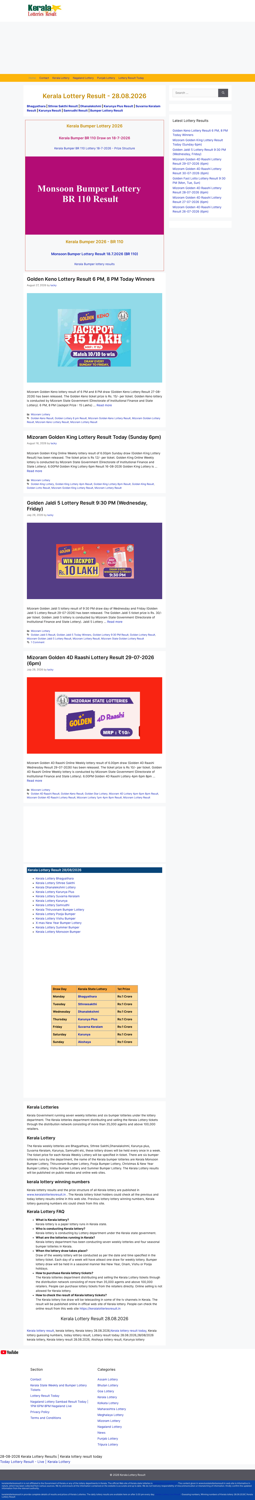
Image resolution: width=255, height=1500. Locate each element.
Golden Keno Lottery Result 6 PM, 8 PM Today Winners (91, 279)
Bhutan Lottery (107, 1385)
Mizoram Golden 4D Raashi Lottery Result (51, 797)
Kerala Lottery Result (132, 1475)
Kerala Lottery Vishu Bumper (55, 918)
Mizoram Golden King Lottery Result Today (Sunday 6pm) (94, 437)
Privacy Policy (39, 1412)
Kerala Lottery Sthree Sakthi (55, 883)
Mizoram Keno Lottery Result (52, 422)
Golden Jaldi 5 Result (43, 634)
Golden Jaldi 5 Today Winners (74, 634)
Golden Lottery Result (142, 634)
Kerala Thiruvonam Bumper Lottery (60, 909)
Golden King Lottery (42, 483)
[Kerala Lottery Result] (45, 10)
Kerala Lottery (60, 78)
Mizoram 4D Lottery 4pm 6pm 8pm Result (133, 793)
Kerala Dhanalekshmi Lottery (56, 887)
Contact (44, 78)
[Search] (223, 93)
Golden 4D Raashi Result (45, 793)
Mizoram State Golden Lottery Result (122, 638)
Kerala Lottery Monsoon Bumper (58, 931)
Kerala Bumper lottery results (94, 264)
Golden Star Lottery (96, 793)
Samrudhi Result (75, 110)
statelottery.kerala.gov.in (165, 1483)
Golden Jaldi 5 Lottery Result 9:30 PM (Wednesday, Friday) (87, 506)
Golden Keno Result (42, 418)
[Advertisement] (127, 47)
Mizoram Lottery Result (83, 422)
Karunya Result (50, 110)
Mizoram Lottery (40, 414)
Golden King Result (143, 483)
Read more (104, 405)
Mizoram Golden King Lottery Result (72, 487)
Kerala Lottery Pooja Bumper (55, 914)
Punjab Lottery (106, 78)
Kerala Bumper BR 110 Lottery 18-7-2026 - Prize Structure (94, 148)
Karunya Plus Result (118, 106)
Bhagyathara (36, 106)
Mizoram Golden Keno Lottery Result (109, 418)
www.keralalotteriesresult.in (47, 1194)
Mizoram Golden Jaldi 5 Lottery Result (49, 638)
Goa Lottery (105, 1391)
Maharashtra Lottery (111, 1409)
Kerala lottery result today (128, 1330)
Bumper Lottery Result (106, 110)
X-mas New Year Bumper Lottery (59, 923)
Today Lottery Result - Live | (24, 1462)
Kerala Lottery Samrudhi (52, 905)
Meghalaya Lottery (110, 1415)
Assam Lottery (107, 1379)
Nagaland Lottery (83, 78)
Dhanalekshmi (90, 106)
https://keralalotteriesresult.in (100, 1308)
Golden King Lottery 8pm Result (112, 483)
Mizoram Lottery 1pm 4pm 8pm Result (99, 797)
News (101, 1432)
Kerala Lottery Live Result (167, 1494)
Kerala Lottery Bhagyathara (55, 878)
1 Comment (37, 642)
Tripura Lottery (107, 1444)
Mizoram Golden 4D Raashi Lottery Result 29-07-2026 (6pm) (90, 660)
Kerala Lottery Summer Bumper (57, 927)
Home (32, 78)
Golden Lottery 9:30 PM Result (111, 634)
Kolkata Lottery (107, 1403)
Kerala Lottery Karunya (51, 900)
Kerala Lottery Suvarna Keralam (58, 896)
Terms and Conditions (45, 1418)
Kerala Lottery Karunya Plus (55, 892)
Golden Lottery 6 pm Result (71, 418)
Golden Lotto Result (38, 487)
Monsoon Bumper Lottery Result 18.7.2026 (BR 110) (94, 254)
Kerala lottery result (40, 1330)
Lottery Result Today (131, 78)
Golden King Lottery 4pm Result (73, 483)
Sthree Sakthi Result (63, 106)
